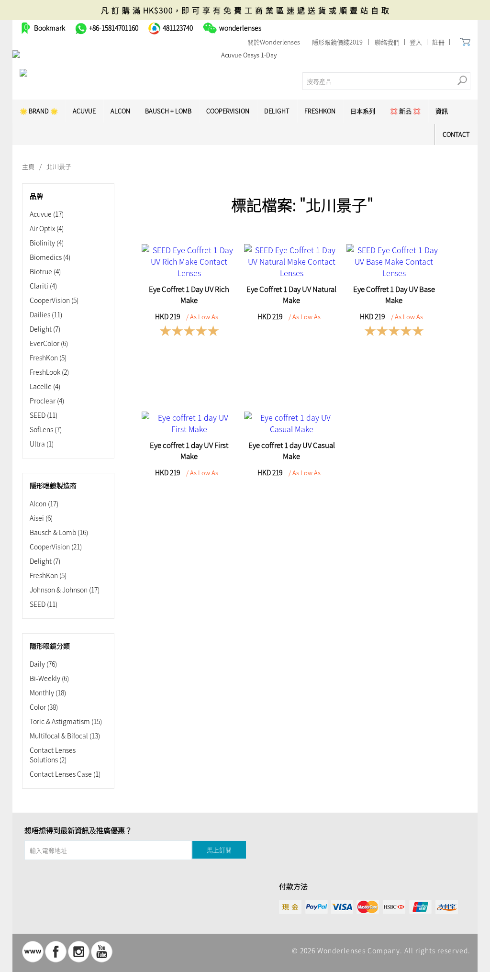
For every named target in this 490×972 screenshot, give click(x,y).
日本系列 (362, 110)
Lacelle (45, 386)
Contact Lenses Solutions (53, 754)
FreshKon (319, 110)
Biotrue (45, 271)
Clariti (43, 285)
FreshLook (49, 372)
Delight (277, 110)
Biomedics (50, 257)
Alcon (120, 110)
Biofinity (47, 242)
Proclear (47, 400)
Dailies (46, 314)
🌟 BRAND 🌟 (39, 110)
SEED (43, 415)
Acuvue (47, 214)
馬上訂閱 (219, 849)
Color (44, 707)
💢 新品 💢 (405, 110)
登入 (416, 42)
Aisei (41, 518)
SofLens (46, 429)
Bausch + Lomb (168, 110)
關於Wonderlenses (273, 42)
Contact (456, 134)
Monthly (48, 692)
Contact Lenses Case (65, 774)
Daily (43, 664)
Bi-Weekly (49, 678)
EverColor (49, 343)
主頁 (28, 166)
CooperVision (227, 110)
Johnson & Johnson (65, 589)
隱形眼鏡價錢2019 (337, 42)
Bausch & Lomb (59, 532)
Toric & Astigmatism (66, 721)
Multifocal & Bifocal (65, 735)
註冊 (438, 42)
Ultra (42, 443)
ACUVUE (84, 110)
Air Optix (47, 228)
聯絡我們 (387, 42)
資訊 (441, 110)
